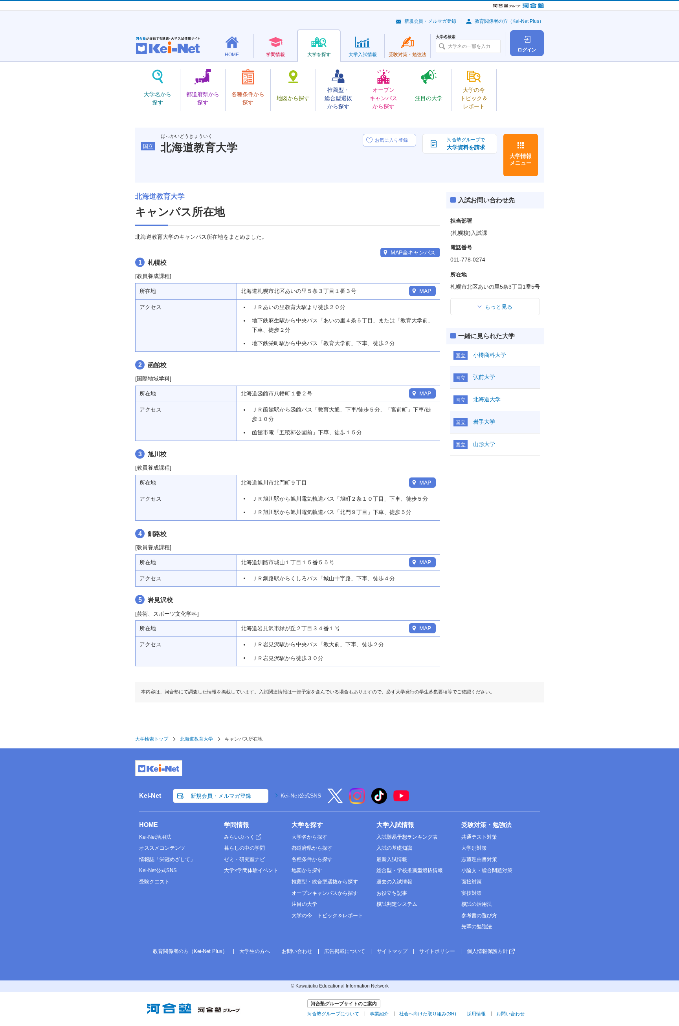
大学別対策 (474, 848)
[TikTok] (379, 801)
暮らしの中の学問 (244, 848)
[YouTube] (401, 801)
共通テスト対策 (479, 837)
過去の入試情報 (394, 882)
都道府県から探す (312, 848)
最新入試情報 (391, 859)
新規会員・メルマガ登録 (430, 21)
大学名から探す (309, 837)
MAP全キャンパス (413, 252)
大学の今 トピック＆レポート (327, 915)
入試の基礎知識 (394, 848)
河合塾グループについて (333, 1014)
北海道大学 (487, 399)
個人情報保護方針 (487, 951)
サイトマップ (392, 951)
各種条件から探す (312, 859)
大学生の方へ (254, 951)
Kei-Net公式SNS (301, 795)
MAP (425, 291)
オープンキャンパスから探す (325, 893)
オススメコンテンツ (162, 848)
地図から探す (307, 870)
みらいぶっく (239, 837)
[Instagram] (357, 801)
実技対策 (471, 893)
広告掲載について (344, 951)
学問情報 (236, 824)
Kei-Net (150, 795)
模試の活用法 (476, 904)
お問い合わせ (297, 951)
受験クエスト (154, 882)
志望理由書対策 (479, 859)
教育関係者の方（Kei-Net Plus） (509, 21)
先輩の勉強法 (476, 926)
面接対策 (471, 882)
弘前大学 (484, 377)
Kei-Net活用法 (155, 837)
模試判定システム (396, 904)
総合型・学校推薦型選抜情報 (409, 870)
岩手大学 (484, 422)
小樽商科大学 (489, 355)
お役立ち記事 (391, 893)
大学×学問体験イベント (251, 870)
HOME (148, 824)
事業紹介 (379, 1014)
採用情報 (476, 1014)
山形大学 (484, 444)
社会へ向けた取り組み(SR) (427, 1014)
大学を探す (307, 824)
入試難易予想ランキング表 (407, 837)
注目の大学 (304, 904)
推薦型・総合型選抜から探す (325, 882)
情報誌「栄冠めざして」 (167, 859)
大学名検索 (445, 37)
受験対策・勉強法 (486, 824)
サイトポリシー (437, 951)
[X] (335, 801)
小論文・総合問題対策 (486, 870)
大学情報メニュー (521, 159)
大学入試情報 (395, 824)
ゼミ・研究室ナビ (244, 859)
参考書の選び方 (479, 915)
